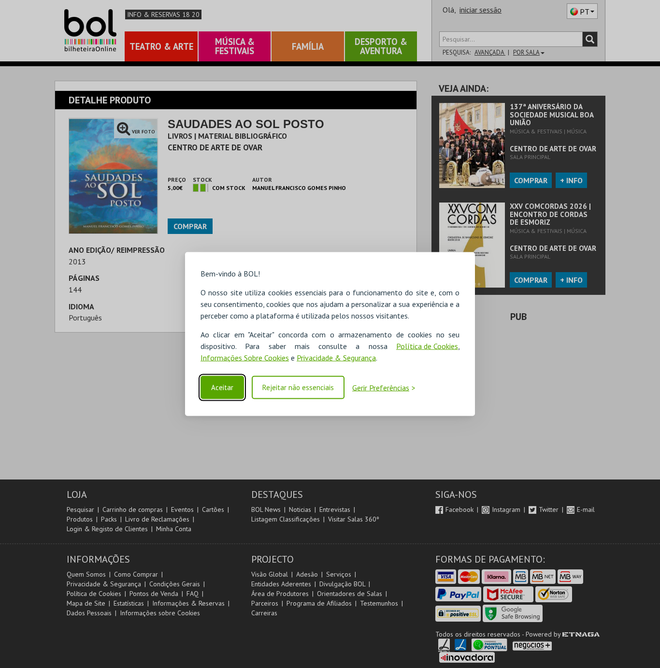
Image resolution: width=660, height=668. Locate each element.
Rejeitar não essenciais (298, 387)
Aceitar (222, 387)
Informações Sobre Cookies (245, 358)
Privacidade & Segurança (336, 358)
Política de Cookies (427, 346)
